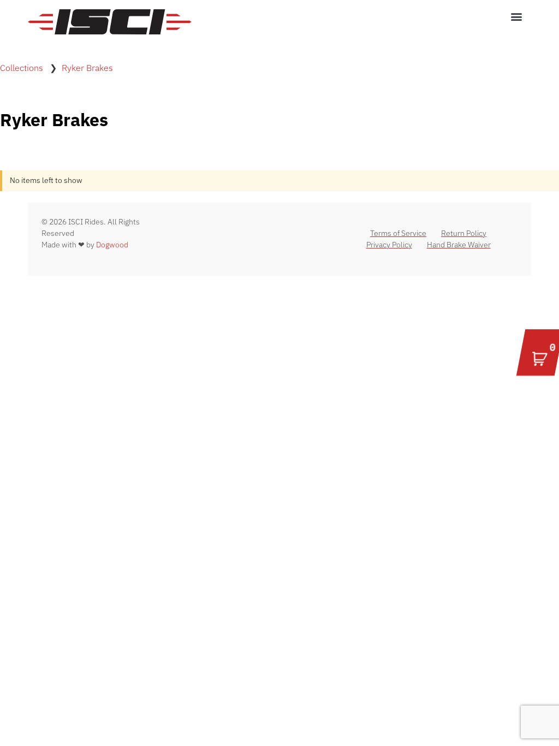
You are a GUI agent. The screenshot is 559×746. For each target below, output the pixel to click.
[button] (517, 17)
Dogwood (112, 245)
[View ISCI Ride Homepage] (110, 21)
